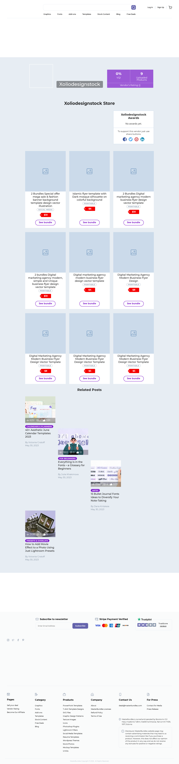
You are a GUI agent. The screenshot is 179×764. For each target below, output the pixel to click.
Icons (65, 723)
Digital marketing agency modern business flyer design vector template (89, 277)
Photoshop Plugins (71, 726)
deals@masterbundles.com (130, 706)
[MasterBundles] (16, 7)
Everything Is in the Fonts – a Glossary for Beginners (71, 465)
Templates (86, 14)
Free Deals (131, 14)
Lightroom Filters (70, 730)
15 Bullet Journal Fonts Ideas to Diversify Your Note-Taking (105, 497)
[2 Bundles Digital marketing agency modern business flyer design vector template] (133, 171)
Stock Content (103, 14)
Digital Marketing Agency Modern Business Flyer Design (133, 277)
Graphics (47, 14)
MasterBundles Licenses (101, 709)
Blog (118, 14)
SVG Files (67, 713)
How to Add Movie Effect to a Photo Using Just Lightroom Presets (39, 547)
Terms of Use (96, 716)
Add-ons (72, 14)
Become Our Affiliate (16, 712)
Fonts (59, 14)
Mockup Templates (71, 747)
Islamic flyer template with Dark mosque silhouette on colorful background (89, 196)
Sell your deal (12, 705)
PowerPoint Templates (72, 706)
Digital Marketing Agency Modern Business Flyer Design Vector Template (45, 359)
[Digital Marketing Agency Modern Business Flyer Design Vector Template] (45, 333)
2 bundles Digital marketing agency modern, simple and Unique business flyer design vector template (45, 281)
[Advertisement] (89, 37)
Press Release (152, 709)
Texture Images (69, 720)
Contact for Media (154, 706)
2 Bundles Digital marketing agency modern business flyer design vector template (134, 198)
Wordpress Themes (71, 740)
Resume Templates (71, 737)
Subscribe (80, 626)
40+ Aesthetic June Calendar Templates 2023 (38, 433)
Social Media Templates (72, 733)
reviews (163, 626)
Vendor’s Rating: (130, 85)
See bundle (45, 222)
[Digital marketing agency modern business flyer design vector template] (89, 252)
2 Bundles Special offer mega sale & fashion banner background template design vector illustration (45, 200)
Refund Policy (97, 713)
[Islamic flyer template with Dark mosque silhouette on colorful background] (89, 171)
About (93, 706)
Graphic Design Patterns (73, 716)
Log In (150, 7)
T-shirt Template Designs (73, 709)
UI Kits (65, 751)
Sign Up (160, 7)
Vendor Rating (13, 709)
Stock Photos (68, 744)
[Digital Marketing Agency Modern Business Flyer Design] (133, 252)
